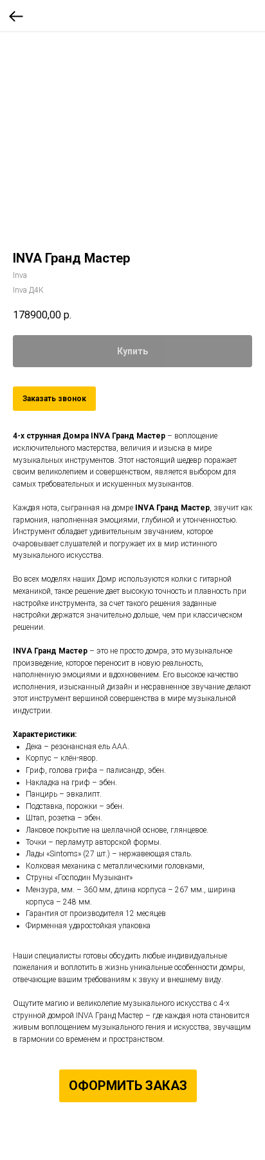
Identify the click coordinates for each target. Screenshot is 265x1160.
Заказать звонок (54, 398)
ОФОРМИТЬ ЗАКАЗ (128, 1085)
